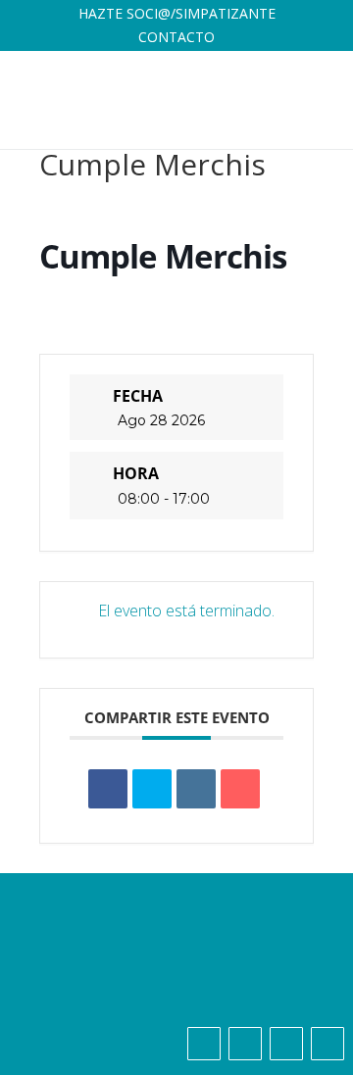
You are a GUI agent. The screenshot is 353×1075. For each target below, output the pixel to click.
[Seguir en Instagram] (286, 1043)
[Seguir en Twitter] (245, 1043)
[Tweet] (152, 788)
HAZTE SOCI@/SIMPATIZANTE (177, 13)
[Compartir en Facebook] (107, 788)
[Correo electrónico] (240, 788)
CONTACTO (176, 36)
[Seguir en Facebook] (204, 1043)
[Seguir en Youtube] (327, 1043)
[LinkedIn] (196, 788)
